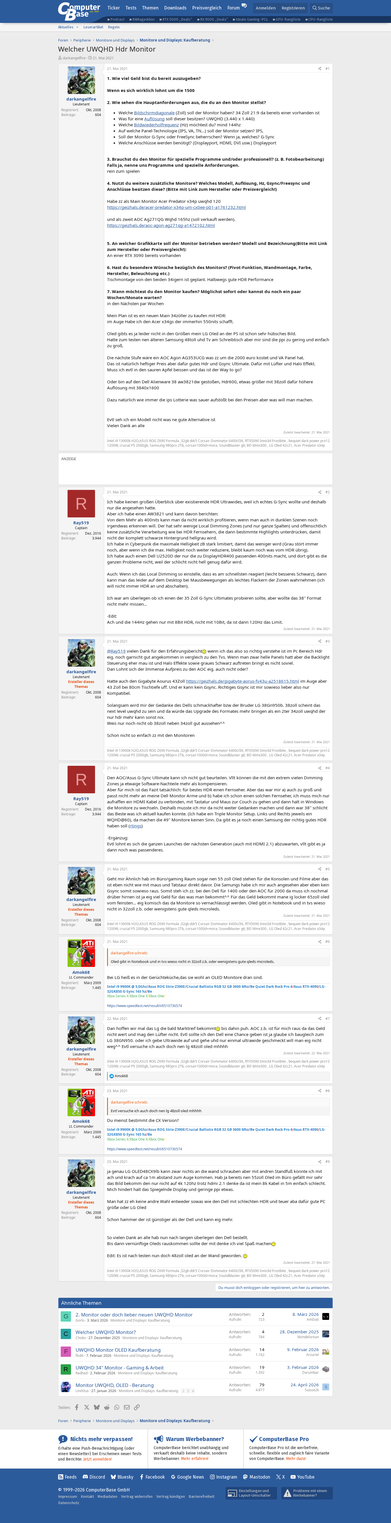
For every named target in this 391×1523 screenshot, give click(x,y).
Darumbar (310, 1372)
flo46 (80, 1355)
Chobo (81, 1337)
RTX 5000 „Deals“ (177, 19)
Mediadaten (107, 1496)
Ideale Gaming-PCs (252, 19)
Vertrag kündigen (170, 1496)
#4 (327, 768)
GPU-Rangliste (288, 19)
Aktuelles (66, 27)
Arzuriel (312, 1354)
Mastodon (260, 1477)
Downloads (175, 8)
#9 (327, 1161)
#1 (327, 68)
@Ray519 (116, 651)
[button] (77, 27)
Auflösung (154, 118)
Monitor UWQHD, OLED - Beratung (115, 1385)
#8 (327, 1090)
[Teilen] (319, 69)
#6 (327, 941)
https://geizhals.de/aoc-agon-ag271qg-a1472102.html (161, 225)
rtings (135, 826)
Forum (233, 8)
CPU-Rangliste (320, 19)
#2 (327, 492)
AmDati (313, 1319)
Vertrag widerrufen (137, 1496)
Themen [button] (150, 8)
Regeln (114, 27)
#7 (327, 1018)
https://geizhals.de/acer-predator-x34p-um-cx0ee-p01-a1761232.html (176, 207)
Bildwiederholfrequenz (156, 124)
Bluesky (125, 1477)
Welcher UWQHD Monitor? (106, 1332)
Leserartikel (93, 27)
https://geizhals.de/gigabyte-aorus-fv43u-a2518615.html (242, 681)
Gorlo (80, 1320)
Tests (131, 8)
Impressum (67, 1496)
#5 (327, 869)
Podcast (117, 19)
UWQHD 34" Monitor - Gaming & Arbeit (120, 1367)
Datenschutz (68, 1503)
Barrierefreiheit (201, 1496)
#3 (327, 641)
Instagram (226, 1477)
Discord (97, 1477)
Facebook (155, 1477)
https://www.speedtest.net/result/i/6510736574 (144, 1005)
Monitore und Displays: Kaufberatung (140, 1320)
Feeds (71, 1477)
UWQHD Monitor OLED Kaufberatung (118, 1350)
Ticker (113, 8)
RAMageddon (143, 19)
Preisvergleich (207, 8)
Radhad (82, 1373)
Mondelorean (308, 1336)
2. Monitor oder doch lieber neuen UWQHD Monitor (134, 1314)
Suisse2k (312, 1389)
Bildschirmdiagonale (154, 112)
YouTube (306, 1477)
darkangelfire (74, 57)
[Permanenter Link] (109, 410)
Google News (190, 1477)
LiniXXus (82, 1390)
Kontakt (87, 1496)
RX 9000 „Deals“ (214, 19)
